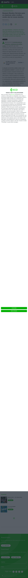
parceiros (13, 94)
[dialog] (14, 289)
